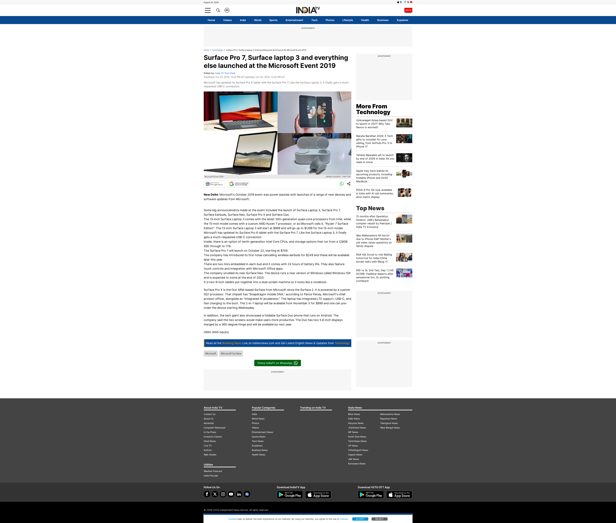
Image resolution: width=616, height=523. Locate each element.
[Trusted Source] (238, 183)
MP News (353, 432)
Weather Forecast (213, 471)
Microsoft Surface (231, 353)
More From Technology (373, 109)
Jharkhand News (357, 427)
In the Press (210, 432)
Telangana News (389, 423)
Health (365, 20)
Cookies (232, 519)
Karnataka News (356, 463)
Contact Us (209, 414)
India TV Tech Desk (225, 73)
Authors (208, 450)
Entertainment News (262, 432)
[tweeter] (215, 494)
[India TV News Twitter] (408, 2)
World (257, 20)
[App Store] (318, 495)
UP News (353, 445)
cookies (344, 519)
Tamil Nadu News (357, 441)
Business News (260, 450)
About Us (208, 418)
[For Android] (371, 495)
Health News (258, 454)
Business (383, 20)
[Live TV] (408, 10)
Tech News (258, 441)
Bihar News (354, 414)
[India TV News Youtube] (411, 2)
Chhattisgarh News (358, 450)
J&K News (353, 459)
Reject (379, 519)
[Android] (401, 2)
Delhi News (354, 418)
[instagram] (223, 494)
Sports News (258, 436)
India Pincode (211, 475)
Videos (227, 20)
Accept (360, 519)
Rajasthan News (388, 418)
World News (258, 418)
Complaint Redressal (214, 427)
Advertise (209, 423)
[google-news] (247, 494)
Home (211, 20)
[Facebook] (207, 494)
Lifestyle (347, 20)
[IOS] (398, 2)
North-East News (357, 436)
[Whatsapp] (342, 184)
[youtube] (231, 494)
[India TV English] (308, 10)
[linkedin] (239, 494)
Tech (314, 20)
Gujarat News (355, 454)
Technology (217, 50)
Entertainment (294, 20)
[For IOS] (399, 495)
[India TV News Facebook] (405, 2)
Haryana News (356, 423)
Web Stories (210, 454)
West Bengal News (390, 427)
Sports (273, 20)
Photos (330, 20)
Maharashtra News (390, 414)
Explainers (257, 445)
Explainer (402, 20)
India (243, 20)
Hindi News (210, 441)
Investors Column (213, 436)
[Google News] (214, 183)
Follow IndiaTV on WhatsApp (274, 363)
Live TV (208, 445)
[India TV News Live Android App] (290, 495)
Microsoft (210, 353)
